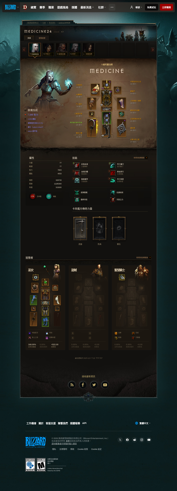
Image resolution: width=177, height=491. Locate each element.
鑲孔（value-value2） (36, 127)
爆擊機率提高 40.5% (35, 123)
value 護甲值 (32, 131)
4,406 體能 (32, 119)
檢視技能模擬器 (139, 158)
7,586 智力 (33, 115)
